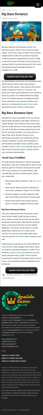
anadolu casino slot (14, 275)
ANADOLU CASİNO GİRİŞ (10, 355)
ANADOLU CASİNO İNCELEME (12, 358)
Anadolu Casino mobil (17, 147)
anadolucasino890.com (10, 346)
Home (3, 10)
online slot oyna (8, 278)
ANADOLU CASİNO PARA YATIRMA (14, 361)
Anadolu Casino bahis (30, 104)
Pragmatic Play (30, 90)
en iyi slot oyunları (30, 275)
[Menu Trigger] (38, 5)
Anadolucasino (7, 247)
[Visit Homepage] (11, 3)
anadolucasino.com (9, 341)
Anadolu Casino (12, 10)
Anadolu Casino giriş (17, 253)
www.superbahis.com (9, 339)
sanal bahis (19, 236)
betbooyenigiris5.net (9, 344)
